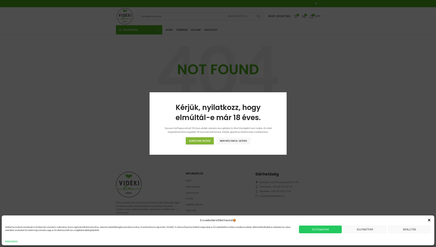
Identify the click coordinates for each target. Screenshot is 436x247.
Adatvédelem (11, 241)
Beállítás (409, 229)
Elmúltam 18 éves (199, 140)
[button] (429, 220)
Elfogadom (320, 229)
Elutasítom (365, 229)
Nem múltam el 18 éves (233, 140)
